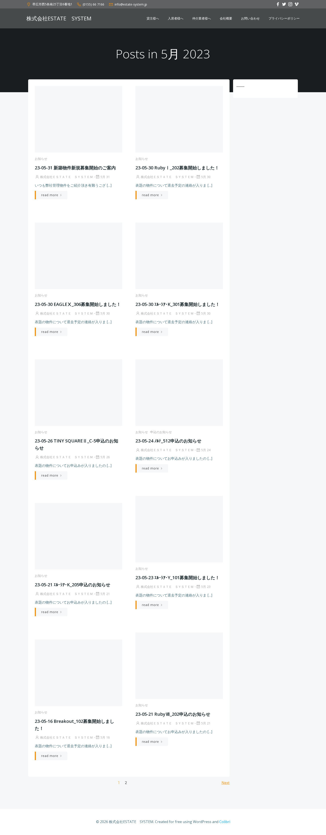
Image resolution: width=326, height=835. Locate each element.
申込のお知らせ (161, 432)
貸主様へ (153, 18)
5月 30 (205, 177)
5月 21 (105, 594)
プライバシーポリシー (284, 18)
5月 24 (205, 450)
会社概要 (226, 18)
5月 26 (105, 457)
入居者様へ (175, 18)
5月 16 (105, 737)
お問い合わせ (250, 18)
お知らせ (41, 158)
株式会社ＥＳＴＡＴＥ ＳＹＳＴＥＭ (66, 177)
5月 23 (205, 587)
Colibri (224, 821)
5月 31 (105, 177)
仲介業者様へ (201, 18)
